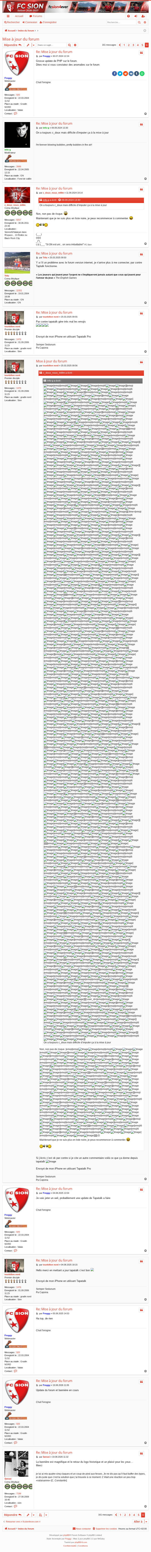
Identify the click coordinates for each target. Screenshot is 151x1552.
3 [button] (133, 45)
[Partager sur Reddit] (125, 73)
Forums (37, 16)
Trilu (7, 275)
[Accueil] (75, 7)
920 (18, 95)
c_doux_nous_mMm (15, 205)
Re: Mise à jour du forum (54, 52)
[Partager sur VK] (131, 73)
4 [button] (138, 45)
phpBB (66, 1535)
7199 (18, 1493)
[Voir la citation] (60, 200)
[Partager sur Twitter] (120, 73)
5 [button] (142, 45)
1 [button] (124, 45)
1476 (18, 339)
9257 (18, 220)
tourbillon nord (12, 326)
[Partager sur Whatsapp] (142, 73)
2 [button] (129, 45)
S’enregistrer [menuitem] (144, 16)
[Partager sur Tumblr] (136, 73)
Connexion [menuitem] (136, 16)
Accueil (19, 16)
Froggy (8, 78)
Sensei (8, 1479)
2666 (18, 166)
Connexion (31, 22)
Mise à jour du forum (20, 39)
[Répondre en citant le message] (141, 52)
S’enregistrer (50, 22)
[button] (120, 45)
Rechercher (13, 22)
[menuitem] (128, 16)
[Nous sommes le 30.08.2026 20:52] (145, 30)
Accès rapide (9, 16)
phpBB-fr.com (81, 1542)
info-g (8, 150)
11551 (19, 290)
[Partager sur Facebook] (114, 73)
